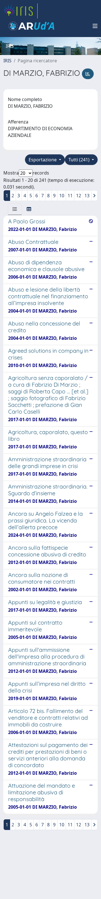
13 (86, 195)
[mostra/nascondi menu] (95, 26)
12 (78, 195)
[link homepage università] (31, 26)
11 (70, 195)
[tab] (15, 209)
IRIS (7, 61)
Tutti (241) (79, 160)
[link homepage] (20, 11)
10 (61, 195)
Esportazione (43, 160)
